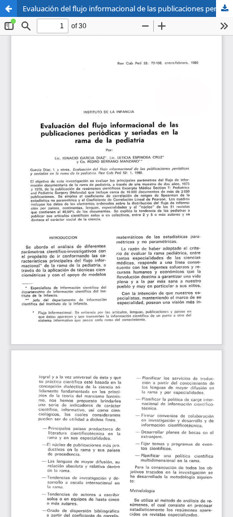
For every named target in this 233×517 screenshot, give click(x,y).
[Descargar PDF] (224, 8)
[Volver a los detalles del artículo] (8, 8)
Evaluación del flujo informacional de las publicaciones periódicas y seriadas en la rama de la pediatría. (128, 8)
